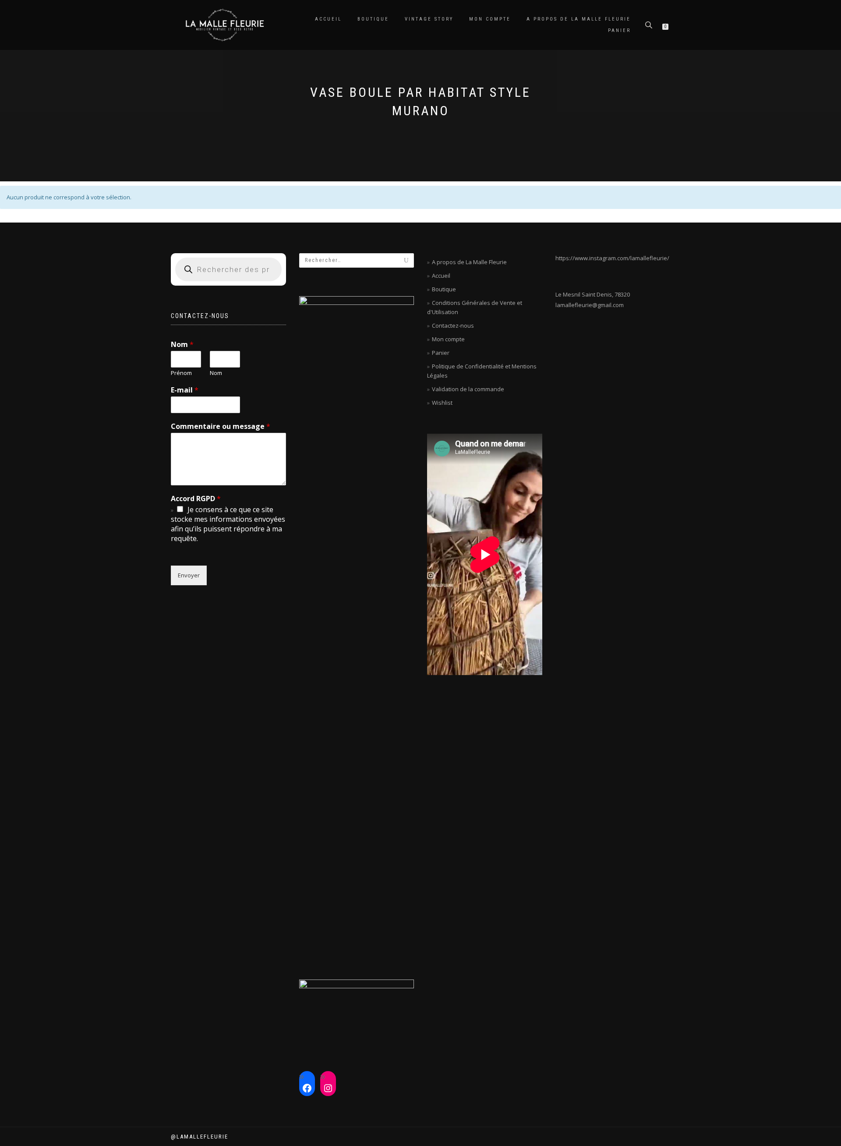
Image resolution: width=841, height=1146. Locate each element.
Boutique (373, 19)
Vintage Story (429, 19)
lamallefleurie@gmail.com (589, 305)
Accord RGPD (196, 498)
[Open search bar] (649, 24)
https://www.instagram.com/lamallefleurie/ (612, 258)
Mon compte (490, 19)
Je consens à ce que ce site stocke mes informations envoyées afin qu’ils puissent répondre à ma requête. (228, 524)
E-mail (184, 390)
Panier (619, 30)
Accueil (328, 19)
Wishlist (442, 403)
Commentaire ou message (220, 426)
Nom (182, 344)
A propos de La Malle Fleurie (579, 19)
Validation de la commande (468, 389)
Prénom (181, 373)
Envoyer (189, 575)
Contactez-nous (453, 325)
